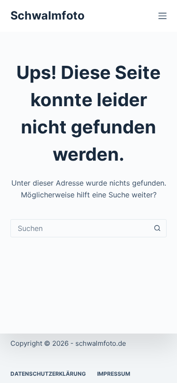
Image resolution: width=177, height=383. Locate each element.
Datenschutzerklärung (48, 373)
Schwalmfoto (47, 15)
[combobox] (79, 228)
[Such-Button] (157, 228)
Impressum (113, 373)
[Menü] (162, 16)
